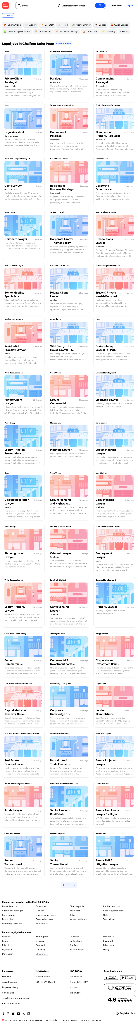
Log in (130, 5)
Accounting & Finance (19, 31)
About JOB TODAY (79, 982)
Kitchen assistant (112, 906)
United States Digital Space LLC (18, 783)
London (6, 936)
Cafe (105, 915)
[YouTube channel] (18, 1013)
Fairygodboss (102, 633)
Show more (42, 923)
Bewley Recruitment (59, 265)
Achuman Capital (103, 733)
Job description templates (15, 998)
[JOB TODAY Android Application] (128, 977)
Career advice (43, 976)
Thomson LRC (102, 159)
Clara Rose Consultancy (15, 633)
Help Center (76, 992)
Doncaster (7, 953)
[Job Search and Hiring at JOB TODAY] (5, 5)
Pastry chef (7, 919)
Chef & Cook (14, 24)
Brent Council (10, 212)
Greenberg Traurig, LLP (61, 683)
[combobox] (38, 5)
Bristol (5, 945)
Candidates (8, 992)
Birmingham (42, 936)
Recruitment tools (11, 1003)
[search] (100, 5)
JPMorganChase (57, 633)
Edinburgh (108, 945)
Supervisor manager (12, 910)
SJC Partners (101, 51)
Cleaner (40, 910)
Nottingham (76, 941)
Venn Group (55, 373)
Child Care (92, 31)
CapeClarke (55, 319)
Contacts (75, 987)
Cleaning (110, 31)
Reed (6, 51)
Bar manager (8, 915)
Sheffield (74, 945)
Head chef (75, 910)
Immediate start (10, 906)
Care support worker (113, 910)
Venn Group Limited (59, 159)
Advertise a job (9, 982)
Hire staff (117, 5)
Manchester (109, 936)
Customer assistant (46, 915)
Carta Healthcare (12, 833)
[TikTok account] (3, 1013)
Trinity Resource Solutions (62, 105)
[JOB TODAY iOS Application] (111, 977)
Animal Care (45, 31)
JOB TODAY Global (45, 982)
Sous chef (41, 906)
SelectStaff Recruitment (61, 51)
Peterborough (77, 949)
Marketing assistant (12, 923)
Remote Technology (13, 265)
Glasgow (40, 941)
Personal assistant (45, 919)
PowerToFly (101, 833)
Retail (65, 24)
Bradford (40, 945)
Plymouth (7, 949)
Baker (72, 915)
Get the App (76, 976)
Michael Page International (108, 265)
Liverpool (108, 941)
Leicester (74, 936)
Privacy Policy (52, 1020)
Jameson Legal (57, 212)
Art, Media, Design (69, 31)
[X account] (24, 1013)
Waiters (33, 24)
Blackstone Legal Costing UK (17, 159)
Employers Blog (10, 987)
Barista (102, 24)
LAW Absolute (102, 783)
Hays (98, 319)
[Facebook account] (13, 1013)
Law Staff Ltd (102, 473)
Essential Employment (106, 373)
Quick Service (121, 24)
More (122, 31)
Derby (106, 949)
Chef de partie (77, 906)
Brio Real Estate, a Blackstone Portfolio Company (21, 734)
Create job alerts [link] (63, 43)
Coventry (40, 949)
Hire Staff (7, 976)
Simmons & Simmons (60, 733)
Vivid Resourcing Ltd (13, 373)
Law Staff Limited (58, 580)
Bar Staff (49, 24)
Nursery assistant (78, 919)
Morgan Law (56, 423)
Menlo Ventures (57, 833)
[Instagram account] (8, 1013)
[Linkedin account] (28, 1013)
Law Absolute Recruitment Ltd (18, 683)
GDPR (82, 1020)
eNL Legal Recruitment (106, 212)
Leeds (5, 941)
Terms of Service (69, 1020)
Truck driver (109, 919)
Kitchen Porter (83, 24)
